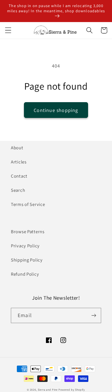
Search (18, 190)
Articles (19, 162)
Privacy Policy (25, 246)
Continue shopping (56, 110)
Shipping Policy (27, 260)
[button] (8, 30)
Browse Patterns (28, 232)
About (17, 148)
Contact (19, 176)
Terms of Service (28, 204)
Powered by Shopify (71, 389)
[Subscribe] (93, 315)
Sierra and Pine (48, 389)
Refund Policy (25, 274)
